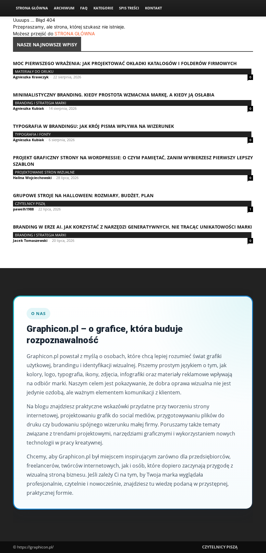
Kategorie (103, 8)
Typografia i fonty (33, 134)
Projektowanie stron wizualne (45, 172)
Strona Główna (32, 8)
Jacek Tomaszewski (30, 240)
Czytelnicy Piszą (30, 203)
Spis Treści (129, 8)
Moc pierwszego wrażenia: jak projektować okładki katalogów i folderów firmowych (125, 63)
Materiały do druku (34, 71)
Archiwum (64, 8)
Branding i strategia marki (40, 102)
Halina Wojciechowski (32, 177)
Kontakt (153, 8)
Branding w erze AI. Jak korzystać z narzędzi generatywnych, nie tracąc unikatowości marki (132, 227)
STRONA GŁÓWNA (74, 33)
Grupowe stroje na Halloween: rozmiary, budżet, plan (83, 195)
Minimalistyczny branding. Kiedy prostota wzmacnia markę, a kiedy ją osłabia (113, 95)
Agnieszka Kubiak (28, 108)
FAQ (84, 8)
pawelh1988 (23, 209)
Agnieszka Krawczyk (31, 76)
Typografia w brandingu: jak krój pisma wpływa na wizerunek (93, 126)
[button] (245, 8)
